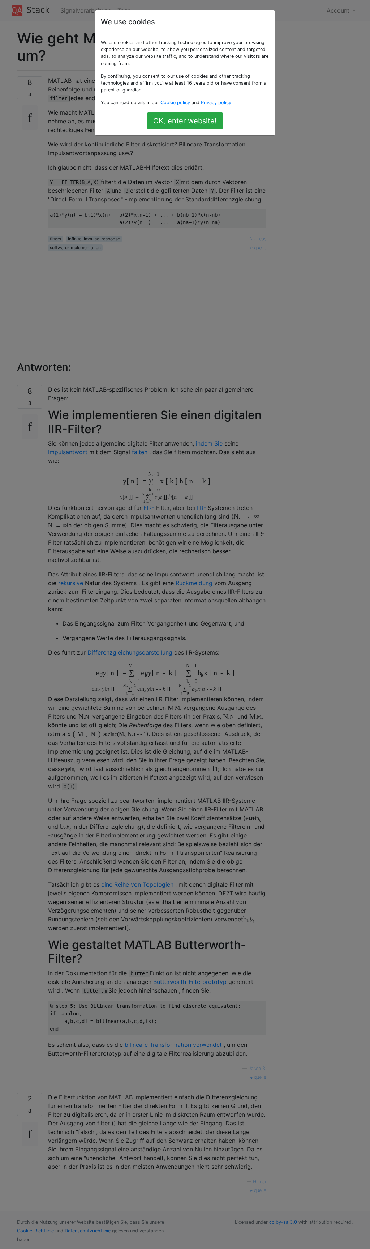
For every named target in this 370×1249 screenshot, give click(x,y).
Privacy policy (216, 102)
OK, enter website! (185, 120)
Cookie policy (175, 102)
